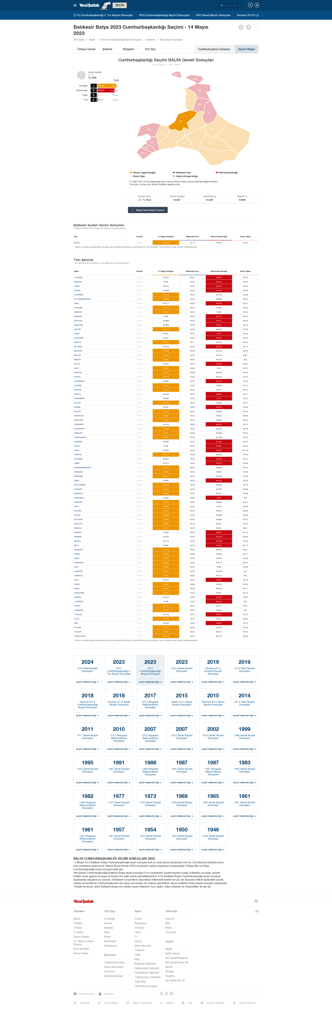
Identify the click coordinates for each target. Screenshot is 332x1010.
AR (230, 5)
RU (239, 5)
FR (235, 5)
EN (226, 5)
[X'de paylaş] (242, 27)
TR (221, 5)
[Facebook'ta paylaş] (249, 27)
